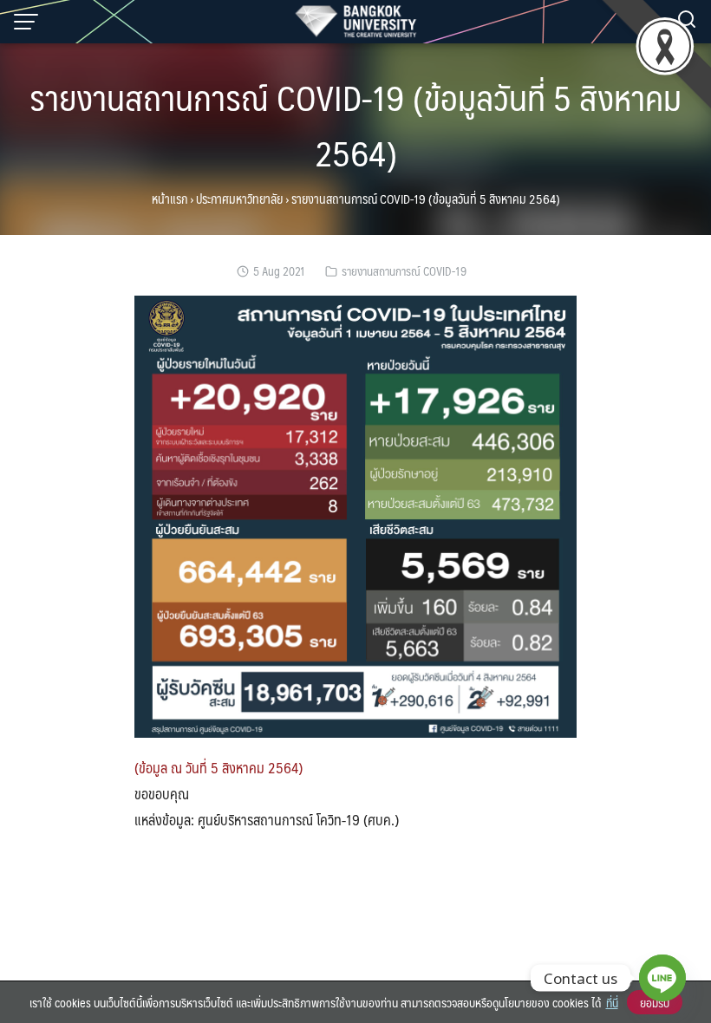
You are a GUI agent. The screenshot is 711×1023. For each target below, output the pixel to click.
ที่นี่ (612, 1002)
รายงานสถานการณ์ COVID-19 (404, 271)
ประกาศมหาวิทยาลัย (239, 198)
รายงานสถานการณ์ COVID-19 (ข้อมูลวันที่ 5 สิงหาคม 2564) (355, 124)
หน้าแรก (169, 198)
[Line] (662, 978)
